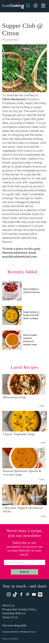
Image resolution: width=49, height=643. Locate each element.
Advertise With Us (13, 613)
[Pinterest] (27, 595)
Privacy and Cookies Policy (19, 609)
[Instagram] (9, 595)
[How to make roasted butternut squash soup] (12, 340)
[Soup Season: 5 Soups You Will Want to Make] (12, 315)
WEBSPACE (14, 639)
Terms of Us (10, 617)
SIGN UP (24, 572)
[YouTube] (34, 595)
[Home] (13, 6)
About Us (8, 605)
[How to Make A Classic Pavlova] (12, 290)
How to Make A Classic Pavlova (31, 291)
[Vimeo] (40, 595)
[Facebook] (21, 595)
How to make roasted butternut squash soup (30, 340)
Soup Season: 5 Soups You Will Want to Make (31, 315)
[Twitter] (15, 595)
